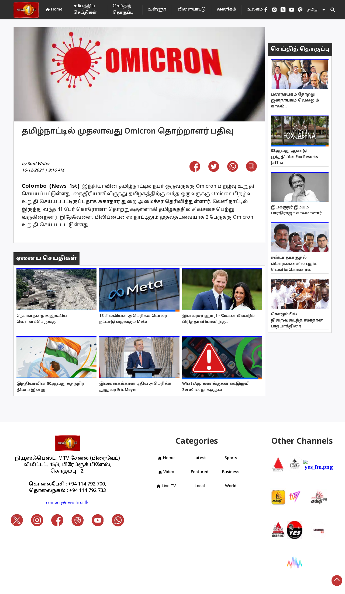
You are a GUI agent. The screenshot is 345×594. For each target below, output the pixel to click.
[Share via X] (213, 170)
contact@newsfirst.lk (67, 502)
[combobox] (316, 9)
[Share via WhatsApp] (232, 170)
